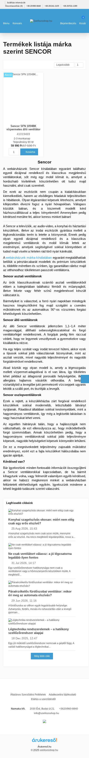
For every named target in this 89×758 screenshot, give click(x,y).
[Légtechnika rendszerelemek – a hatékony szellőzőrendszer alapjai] (42, 621)
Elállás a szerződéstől (43, 699)
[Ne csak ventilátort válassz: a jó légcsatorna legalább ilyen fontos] (42, 546)
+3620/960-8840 (68, 708)
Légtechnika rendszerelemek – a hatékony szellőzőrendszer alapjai (38, 631)
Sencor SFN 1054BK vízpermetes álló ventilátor (23, 127)
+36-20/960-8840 (33, 6)
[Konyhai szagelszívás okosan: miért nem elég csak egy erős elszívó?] (42, 512)
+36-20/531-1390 (70, 6)
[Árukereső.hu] (44, 741)
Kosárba (30, 152)
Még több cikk (42, 656)
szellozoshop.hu (49, 750)
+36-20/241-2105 (52, 6)
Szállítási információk (16, 3)
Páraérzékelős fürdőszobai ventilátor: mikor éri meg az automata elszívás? (40, 593)
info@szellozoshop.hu (46, 713)
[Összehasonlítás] (21, 122)
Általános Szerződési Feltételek (28, 694)
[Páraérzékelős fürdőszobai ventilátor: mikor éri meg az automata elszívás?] (42, 584)
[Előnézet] (25, 122)
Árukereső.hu (44, 746)
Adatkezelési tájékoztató (62, 694)
